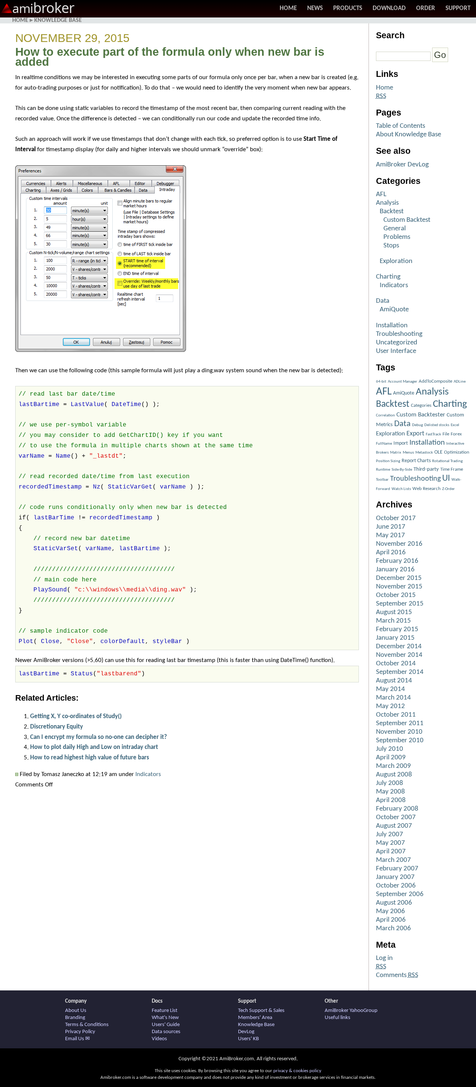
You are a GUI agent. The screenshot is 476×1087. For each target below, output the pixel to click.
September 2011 (400, 723)
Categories (421, 405)
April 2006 (391, 920)
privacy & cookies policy (297, 1070)
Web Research (426, 488)
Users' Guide (166, 1025)
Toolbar (382, 480)
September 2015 (400, 603)
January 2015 (395, 638)
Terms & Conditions (87, 1025)
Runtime (383, 470)
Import (400, 443)
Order (425, 8)
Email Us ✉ (77, 1039)
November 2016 (399, 544)
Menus (408, 453)
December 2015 (399, 578)
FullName (384, 444)
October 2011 (396, 714)
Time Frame (451, 469)
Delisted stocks (436, 425)
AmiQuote (394, 309)
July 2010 (389, 749)
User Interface (396, 351)
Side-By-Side (402, 470)
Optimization (456, 452)
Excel (455, 425)
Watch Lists (401, 489)
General (394, 228)
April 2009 (391, 757)
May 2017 (390, 535)
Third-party (426, 469)
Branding (75, 1018)
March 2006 (393, 928)
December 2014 (399, 646)
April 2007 (391, 851)
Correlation (385, 415)
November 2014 (399, 655)
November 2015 (399, 586)
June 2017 (390, 526)
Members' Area (255, 1018)
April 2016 (391, 552)
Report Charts (416, 461)
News (315, 8)
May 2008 (390, 791)
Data (382, 301)
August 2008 (394, 774)
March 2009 (393, 766)
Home (288, 8)
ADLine (460, 382)
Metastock (424, 453)
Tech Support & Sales (261, 1010)
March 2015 (393, 620)
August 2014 (394, 680)
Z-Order (448, 489)
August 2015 (394, 612)
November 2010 (399, 732)
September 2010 (400, 740)
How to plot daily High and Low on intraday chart (94, 747)
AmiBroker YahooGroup (351, 1010)
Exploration (396, 261)
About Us (75, 1010)
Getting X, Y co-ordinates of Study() (76, 716)
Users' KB (248, 1039)
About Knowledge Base (408, 134)
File (446, 434)
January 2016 (395, 569)
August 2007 (394, 826)
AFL (381, 194)
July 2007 (389, 834)
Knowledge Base (58, 20)
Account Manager (402, 382)
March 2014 (393, 697)
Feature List (164, 1010)
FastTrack (433, 434)
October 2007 (396, 817)
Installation (392, 325)
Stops (391, 245)
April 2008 (391, 800)
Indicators (148, 774)
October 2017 (396, 518)
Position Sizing (388, 461)
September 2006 (400, 894)
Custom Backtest (406, 220)
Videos (159, 1039)
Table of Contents (400, 126)
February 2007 (397, 868)
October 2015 (396, 595)
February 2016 (397, 561)
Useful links (337, 1018)
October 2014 (396, 663)
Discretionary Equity (56, 727)
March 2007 (393, 860)
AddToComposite (435, 381)
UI (446, 478)
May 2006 (390, 911)
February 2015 (397, 629)
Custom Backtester (420, 415)
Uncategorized (396, 342)
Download (389, 8)
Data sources (166, 1032)
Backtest (391, 211)
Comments (397, 975)
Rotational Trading (447, 461)
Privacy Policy (80, 1032)
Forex (456, 434)
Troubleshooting (399, 334)
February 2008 (397, 808)
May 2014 (390, 689)
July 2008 (389, 783)
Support (458, 8)
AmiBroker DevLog (402, 164)
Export (415, 434)
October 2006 (396, 885)
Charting (388, 276)
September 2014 (400, 672)
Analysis (387, 203)
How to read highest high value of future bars (89, 758)
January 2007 (395, 877)
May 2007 (390, 843)
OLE (438, 452)
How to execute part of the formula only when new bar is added (169, 57)
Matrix (395, 453)
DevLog (246, 1032)
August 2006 (394, 902)
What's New (165, 1018)
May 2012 (390, 706)
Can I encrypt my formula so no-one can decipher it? (98, 737)
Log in (384, 958)
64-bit (381, 382)
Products (347, 8)
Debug (417, 425)
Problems (396, 237)
